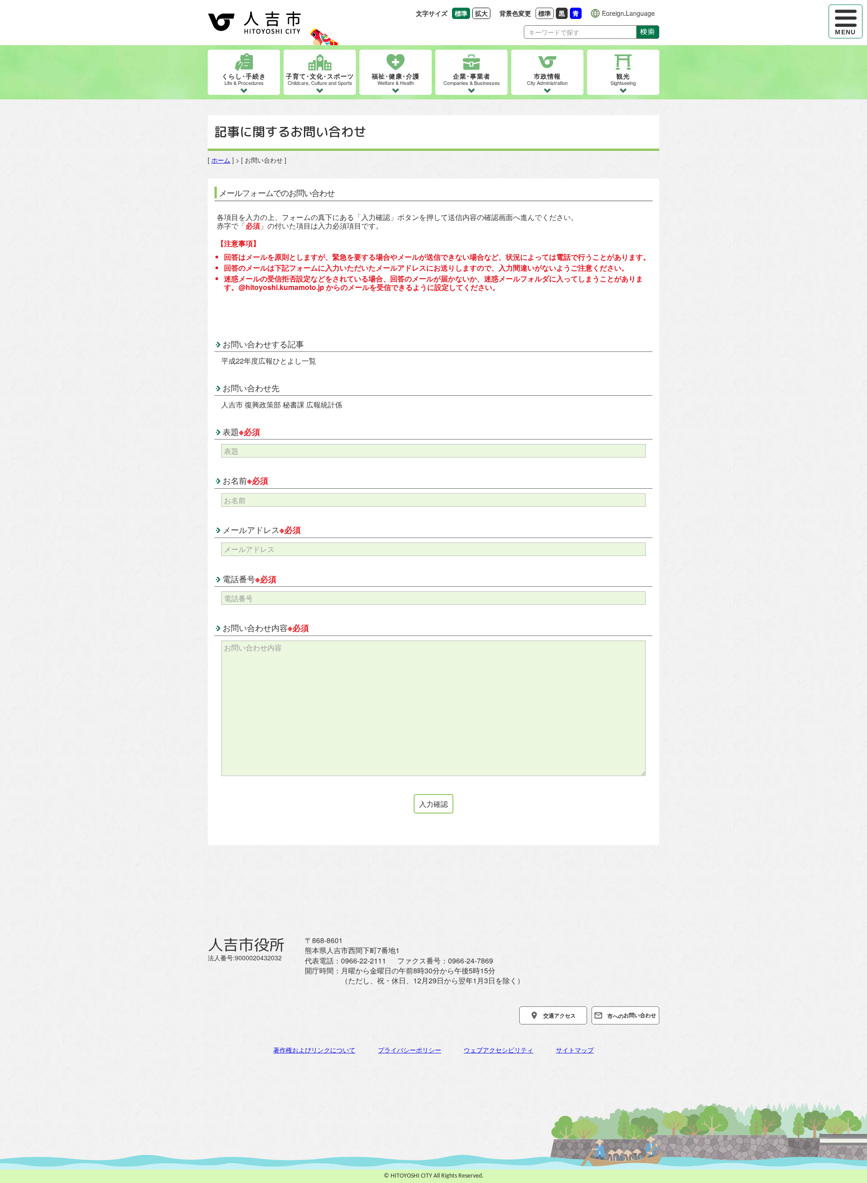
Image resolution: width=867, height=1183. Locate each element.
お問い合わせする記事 (263, 344)
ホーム (220, 159)
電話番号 (249, 578)
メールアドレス (262, 529)
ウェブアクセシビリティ (498, 1049)
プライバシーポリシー (409, 1049)
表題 (241, 431)
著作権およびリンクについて (314, 1049)
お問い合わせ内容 (266, 627)
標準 (546, 13)
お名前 (245, 480)
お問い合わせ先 (251, 387)
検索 (648, 32)
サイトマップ (575, 1049)
